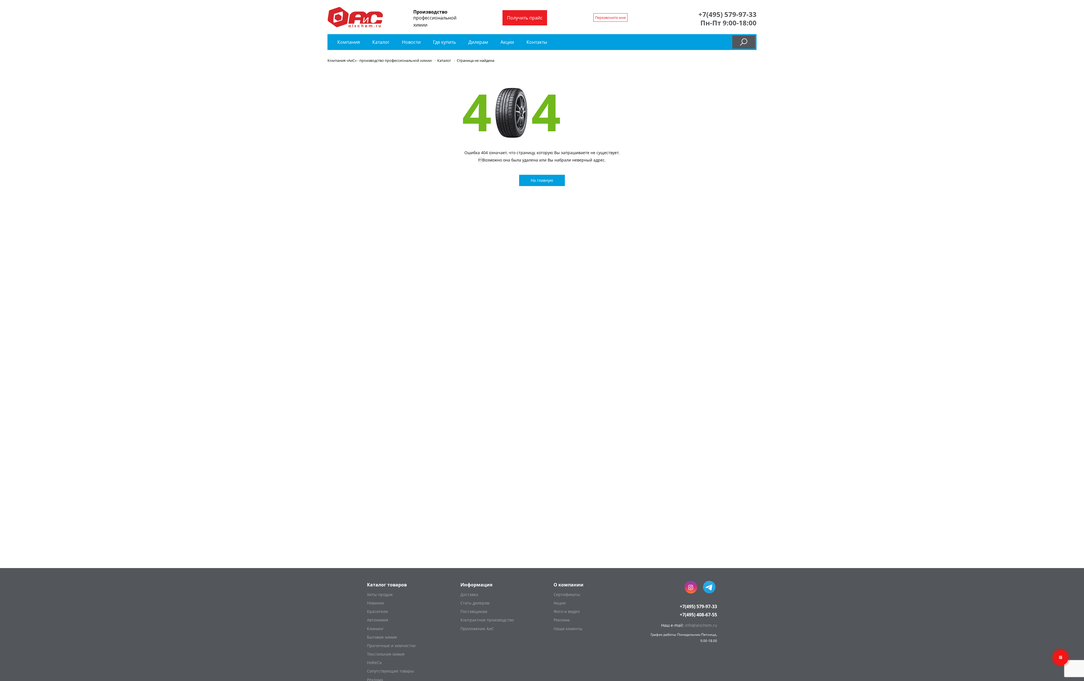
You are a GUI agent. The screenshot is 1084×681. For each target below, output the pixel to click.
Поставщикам (473, 611)
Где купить (444, 42)
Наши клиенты (568, 628)
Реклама (562, 620)
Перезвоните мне (610, 17)
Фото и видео (567, 611)
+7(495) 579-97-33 (727, 14)
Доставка (469, 594)
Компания (348, 42)
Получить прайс (525, 18)
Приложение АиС (477, 628)
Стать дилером (474, 603)
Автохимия (377, 620)
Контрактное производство (487, 620)
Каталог (381, 42)
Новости (411, 42)
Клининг (375, 628)
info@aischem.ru (701, 625)
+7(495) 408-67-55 (698, 615)
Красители (377, 611)
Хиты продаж (380, 594)
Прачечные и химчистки (391, 645)
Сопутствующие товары (390, 671)
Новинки (375, 603)
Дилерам (478, 42)
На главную (542, 180)
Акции (507, 42)
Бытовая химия (382, 637)
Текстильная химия (386, 654)
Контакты (536, 42)
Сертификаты (567, 594)
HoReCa (374, 662)
